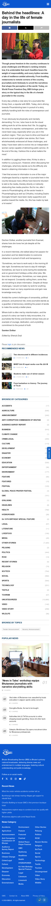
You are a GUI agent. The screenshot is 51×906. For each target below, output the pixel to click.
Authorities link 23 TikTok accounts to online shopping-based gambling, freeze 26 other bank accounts (27, 718)
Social (5, 576)
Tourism (6, 595)
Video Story (8, 609)
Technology (8, 585)
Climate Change (9, 434)
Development (8, 448)
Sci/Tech (6, 571)
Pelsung (6, 547)
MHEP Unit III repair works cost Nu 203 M (31, 364)
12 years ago (20, 377)
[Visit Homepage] (6, 3)
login (9, 344)
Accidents (7, 405)
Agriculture (8, 410)
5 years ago (19, 367)
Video (4, 604)
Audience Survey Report (14, 424)
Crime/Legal (8, 439)
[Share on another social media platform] (41, 28)
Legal (5, 524)
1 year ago (19, 389)
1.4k (26, 389)
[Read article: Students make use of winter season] (7, 376)
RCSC (4, 557)
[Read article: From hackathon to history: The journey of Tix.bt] (7, 385)
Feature (6, 476)
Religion (6, 566)
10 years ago (20, 358)
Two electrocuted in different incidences (31, 354)
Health (5, 509)
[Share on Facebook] (9, 28)
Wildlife (6, 613)
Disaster (6, 453)
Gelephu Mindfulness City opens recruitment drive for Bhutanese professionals (28, 730)
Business (6, 429)
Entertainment (9, 467)
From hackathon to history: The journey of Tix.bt (30, 384)
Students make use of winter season (29, 373)
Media (4, 538)
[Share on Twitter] (25, 28)
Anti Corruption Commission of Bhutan (21, 420)
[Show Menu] (48, 4)
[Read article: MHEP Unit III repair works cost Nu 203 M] (7, 366)
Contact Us (13, 896)
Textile (5, 590)
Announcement (9, 415)
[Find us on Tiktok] (25, 778)
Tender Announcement (11, 629)
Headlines (7, 505)
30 (28, 358)
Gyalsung (6, 500)
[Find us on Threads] (11, 778)
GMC (4, 495)
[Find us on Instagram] (16, 779)
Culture (6, 443)
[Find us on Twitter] (7, 778)
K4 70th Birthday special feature (18, 519)
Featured (6, 481)
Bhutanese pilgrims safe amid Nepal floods (18, 816)
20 (27, 367)
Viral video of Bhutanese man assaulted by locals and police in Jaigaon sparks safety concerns (27, 698)
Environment (8, 472)
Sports (5, 580)
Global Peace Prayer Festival (17, 491)
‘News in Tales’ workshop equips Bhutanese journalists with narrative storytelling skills (20, 683)
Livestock (7, 533)
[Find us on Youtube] (20, 779)
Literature (7, 528)
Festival (6, 486)
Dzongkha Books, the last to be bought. (24, 708)
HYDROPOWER (8, 514)
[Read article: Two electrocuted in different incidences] (7, 356)
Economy (6, 458)
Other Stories (9, 542)
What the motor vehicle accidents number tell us (20, 791)
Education (7, 462)
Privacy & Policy (39, 896)
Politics (6, 552)
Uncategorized (9, 599)
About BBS (25, 896)
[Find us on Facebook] (2, 779)
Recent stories (9, 561)
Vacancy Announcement (30, 629)
